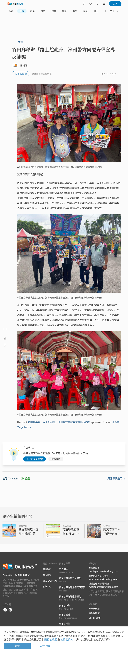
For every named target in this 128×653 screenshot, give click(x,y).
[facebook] (5, 610)
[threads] (10, 610)
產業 (75, 11)
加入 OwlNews (50, 580)
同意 (17, 646)
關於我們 (47, 569)
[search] (83, 4)
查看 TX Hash (10, 478)
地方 (96, 11)
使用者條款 (94, 608)
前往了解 (45, 646)
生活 (22, 11)
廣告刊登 (47, 574)
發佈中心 (47, 586)
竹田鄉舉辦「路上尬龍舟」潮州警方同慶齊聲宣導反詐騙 (59, 422)
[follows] (90, 4)
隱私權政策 (94, 613)
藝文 (85, 11)
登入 (115, 3)
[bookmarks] (97, 4)
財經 (11, 11)
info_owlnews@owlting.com (103, 579)
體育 (54, 11)
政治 (32, 11)
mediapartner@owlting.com (103, 571)
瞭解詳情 (56, 458)
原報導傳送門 (115, 478)
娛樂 (64, 11)
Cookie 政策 (95, 617)
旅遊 (43, 11)
